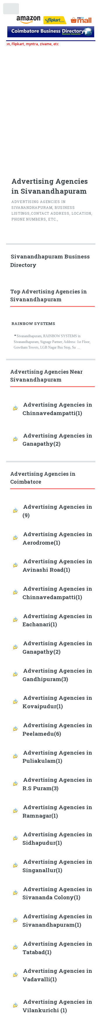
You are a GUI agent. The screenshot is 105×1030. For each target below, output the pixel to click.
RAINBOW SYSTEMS (33, 323)
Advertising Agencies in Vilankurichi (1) (57, 1006)
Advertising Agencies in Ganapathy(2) (57, 439)
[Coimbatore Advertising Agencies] (50, 32)
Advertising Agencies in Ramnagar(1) (57, 811)
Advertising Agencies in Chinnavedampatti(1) (57, 409)
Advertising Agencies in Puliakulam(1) (57, 757)
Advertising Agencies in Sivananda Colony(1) (57, 893)
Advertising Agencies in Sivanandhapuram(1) (57, 920)
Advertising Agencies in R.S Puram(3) (57, 784)
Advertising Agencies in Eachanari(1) (57, 620)
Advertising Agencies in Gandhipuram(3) (57, 675)
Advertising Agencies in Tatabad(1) (57, 948)
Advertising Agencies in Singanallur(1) (57, 866)
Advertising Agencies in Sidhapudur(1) (57, 838)
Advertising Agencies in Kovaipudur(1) (57, 702)
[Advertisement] (52, 108)
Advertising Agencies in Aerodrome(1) (57, 538)
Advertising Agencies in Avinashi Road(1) (57, 565)
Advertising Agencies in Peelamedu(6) (57, 729)
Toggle (11, 10)
